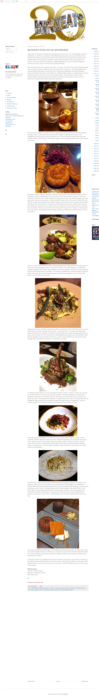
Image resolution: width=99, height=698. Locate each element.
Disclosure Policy (12, 108)
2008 (95, 163)
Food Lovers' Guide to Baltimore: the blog (14, 116)
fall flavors (73, 588)
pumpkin (36, 590)
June (96, 128)
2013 (95, 151)
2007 (95, 166)
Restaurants (10, 102)
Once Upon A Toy (10, 124)
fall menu (78, 588)
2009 (95, 161)
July (96, 125)
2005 (95, 171)
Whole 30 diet (59, 62)
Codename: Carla (10, 119)
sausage (52, 590)
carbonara (51, 588)
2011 (95, 156)
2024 (95, 56)
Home (58, 681)
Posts (9, 49)
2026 (95, 51)
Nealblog (8, 126)
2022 (95, 61)
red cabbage (46, 590)
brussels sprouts (44, 588)
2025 (95, 53)
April (96, 133)
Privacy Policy (11, 106)
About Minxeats (11, 97)
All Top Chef (9, 121)
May (96, 130)
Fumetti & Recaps (12, 104)
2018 (95, 71)
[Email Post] (40, 586)
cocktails (57, 588)
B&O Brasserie (35, 588)
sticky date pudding (64, 590)
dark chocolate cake (65, 588)
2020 (95, 66)
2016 (95, 143)
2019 (95, 68)
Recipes (9, 99)
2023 (95, 59)
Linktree (9, 93)
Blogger (65, 694)
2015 (95, 146)
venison (71, 590)
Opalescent (8, 123)
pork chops (31, 590)
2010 (95, 158)
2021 (95, 64)
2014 (95, 148)
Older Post (85, 681)
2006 (95, 168)
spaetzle (56, 590)
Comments (10, 52)
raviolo (40, 590)
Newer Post (31, 681)
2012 (95, 153)
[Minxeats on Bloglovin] (28, 578)
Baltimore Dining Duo (11, 114)
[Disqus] (58, 615)
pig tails (83, 588)
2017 (95, 74)
